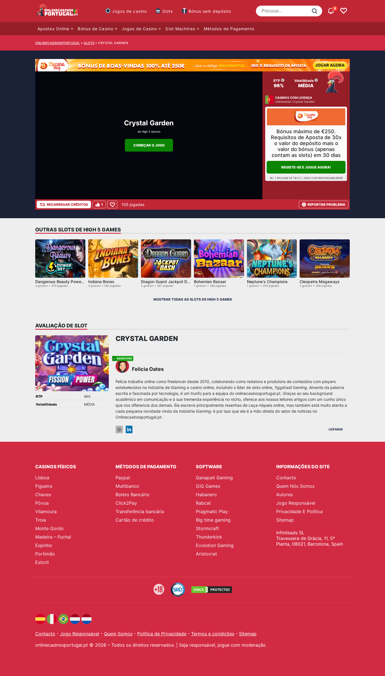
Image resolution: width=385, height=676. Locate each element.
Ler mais (336, 429)
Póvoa (42, 503)
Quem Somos (118, 633)
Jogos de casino (129, 11)
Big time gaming (213, 520)
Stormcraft (207, 528)
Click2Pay (126, 503)
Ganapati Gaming (214, 477)
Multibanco (127, 486)
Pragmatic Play (212, 511)
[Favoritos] (343, 11)
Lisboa (42, 477)
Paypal (123, 477)
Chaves (43, 494)
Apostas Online (53, 28)
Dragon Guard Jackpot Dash (167, 281)
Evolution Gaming (215, 545)
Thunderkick (209, 537)
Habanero (206, 494)
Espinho (43, 545)
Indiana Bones (101, 281)
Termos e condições (212, 633)
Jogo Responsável (295, 503)
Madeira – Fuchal (53, 537)
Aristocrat (206, 554)
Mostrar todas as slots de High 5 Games (192, 299)
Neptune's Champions (267, 281)
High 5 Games (151, 131)
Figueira (43, 486)
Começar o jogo (149, 145)
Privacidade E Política (299, 511)
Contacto (286, 477)
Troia (40, 520)
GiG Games (208, 486)
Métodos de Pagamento (229, 28)
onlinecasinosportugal (57, 43)
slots (89, 43)
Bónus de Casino (95, 28)
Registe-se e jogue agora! (306, 167)
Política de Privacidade (161, 633)
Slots (167, 11)
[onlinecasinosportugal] (57, 11)
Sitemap (285, 520)
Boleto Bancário (132, 494)
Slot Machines (180, 28)
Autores (284, 494)
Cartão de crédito (135, 520)
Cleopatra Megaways (320, 281)
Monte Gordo (49, 528)
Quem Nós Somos (295, 486)
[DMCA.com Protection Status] (212, 590)
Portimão (45, 554)
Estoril (42, 562)
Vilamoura (46, 511)
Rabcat (203, 503)
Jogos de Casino (139, 28)
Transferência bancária (140, 511)
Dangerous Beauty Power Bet (62, 281)
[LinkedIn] (129, 429)
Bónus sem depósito (210, 11)
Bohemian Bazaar (210, 281)
